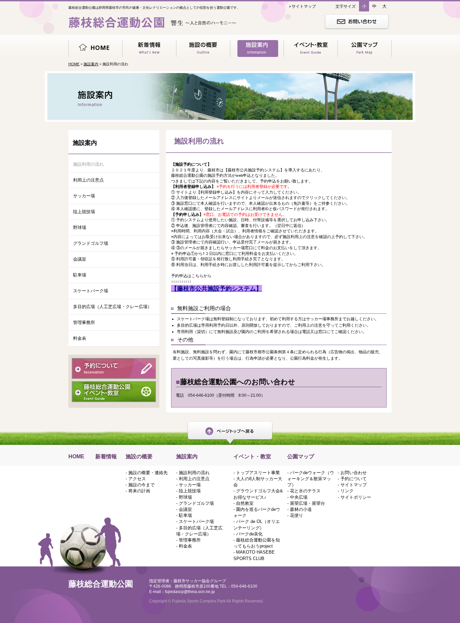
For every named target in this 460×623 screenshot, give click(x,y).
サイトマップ (353, 484)
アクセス (137, 478)
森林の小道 (301, 509)
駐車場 (79, 274)
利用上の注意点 (88, 180)
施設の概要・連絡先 (148, 472)
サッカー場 (84, 195)
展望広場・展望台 (307, 503)
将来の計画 (139, 490)
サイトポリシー (355, 497)
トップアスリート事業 (258, 472)
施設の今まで (141, 484)
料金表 (79, 338)
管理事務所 (84, 322)
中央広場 (298, 497)
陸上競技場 (84, 211)
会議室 (79, 259)
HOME (73, 64)
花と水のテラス (305, 490)
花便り (296, 515)
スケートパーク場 (90, 290)
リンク (347, 490)
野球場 (79, 227)
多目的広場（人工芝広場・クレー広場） (112, 306)
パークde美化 (249, 533)
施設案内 (91, 64)
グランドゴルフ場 (90, 243)
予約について (353, 478)
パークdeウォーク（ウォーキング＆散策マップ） (310, 478)
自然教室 (245, 503)
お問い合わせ (353, 472)
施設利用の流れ (88, 164)
